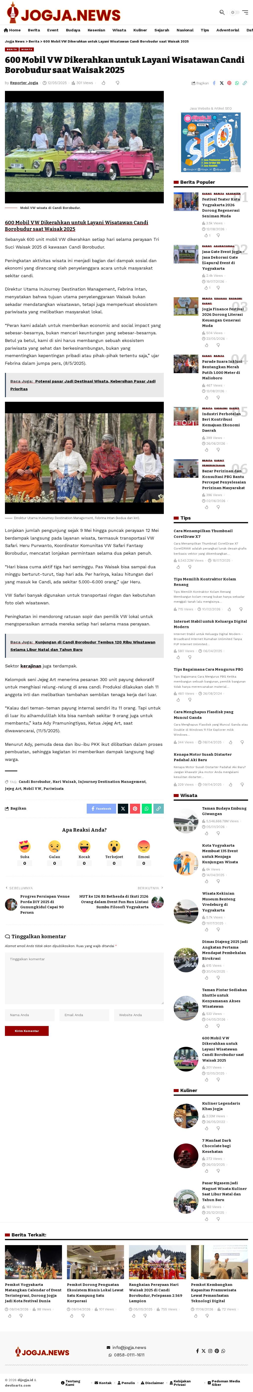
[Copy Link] (244, 83)
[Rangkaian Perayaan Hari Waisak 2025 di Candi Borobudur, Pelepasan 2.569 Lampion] (157, 1262)
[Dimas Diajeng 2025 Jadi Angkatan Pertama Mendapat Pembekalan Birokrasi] (186, 960)
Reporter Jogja (24, 83)
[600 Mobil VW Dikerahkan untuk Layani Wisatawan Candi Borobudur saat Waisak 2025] (186, 1059)
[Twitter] (203, 1351)
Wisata (26, 49)
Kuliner (188, 1090)
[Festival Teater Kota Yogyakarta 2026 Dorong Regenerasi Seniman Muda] (186, 201)
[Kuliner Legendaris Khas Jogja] (186, 1116)
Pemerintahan (213, 465)
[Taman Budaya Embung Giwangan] (186, 821)
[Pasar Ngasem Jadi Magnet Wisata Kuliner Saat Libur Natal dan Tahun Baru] (186, 1201)
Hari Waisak (64, 782)
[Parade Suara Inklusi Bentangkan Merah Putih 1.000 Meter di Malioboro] (186, 364)
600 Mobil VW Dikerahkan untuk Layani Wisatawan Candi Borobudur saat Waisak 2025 (223, 1049)
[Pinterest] (216, 1351)
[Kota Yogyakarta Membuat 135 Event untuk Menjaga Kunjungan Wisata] (186, 863)
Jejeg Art (13, 789)
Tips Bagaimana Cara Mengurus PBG (208, 669)
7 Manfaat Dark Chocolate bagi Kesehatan (216, 1146)
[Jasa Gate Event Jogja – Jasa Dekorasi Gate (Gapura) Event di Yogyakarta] (186, 254)
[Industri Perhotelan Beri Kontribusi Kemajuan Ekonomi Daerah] (186, 416)
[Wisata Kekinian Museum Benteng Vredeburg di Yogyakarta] (186, 911)
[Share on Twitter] (221, 83)
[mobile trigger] (244, 12)
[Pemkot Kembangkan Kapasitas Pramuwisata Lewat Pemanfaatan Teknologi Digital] (219, 1262)
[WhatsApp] (223, 1351)
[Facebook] (197, 1351)
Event (207, 193)
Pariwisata (53, 789)
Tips (185, 517)
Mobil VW (32, 789)
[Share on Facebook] (214, 83)
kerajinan (31, 665)
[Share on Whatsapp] (236, 83)
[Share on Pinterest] (229, 83)
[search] (222, 12)
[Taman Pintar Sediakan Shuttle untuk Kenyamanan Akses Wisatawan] (186, 1008)
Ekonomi (235, 298)
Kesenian (233, 193)
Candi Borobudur (35, 782)
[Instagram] (210, 1351)
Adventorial (224, 246)
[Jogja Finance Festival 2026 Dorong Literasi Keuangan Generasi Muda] (186, 306)
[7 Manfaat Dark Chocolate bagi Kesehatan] (186, 1155)
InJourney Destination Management (112, 782)
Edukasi (220, 298)
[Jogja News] (64, 12)
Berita (12, 49)
